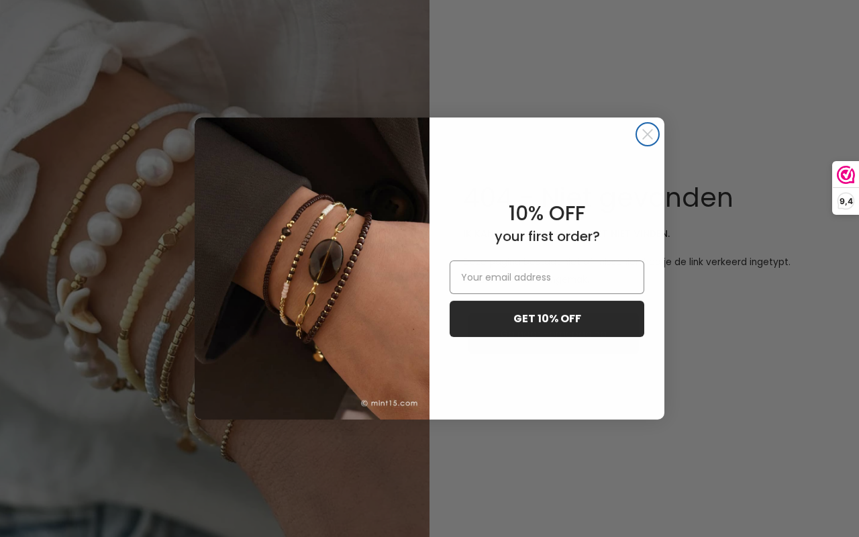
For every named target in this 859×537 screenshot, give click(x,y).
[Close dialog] (647, 134)
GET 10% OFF (547, 318)
